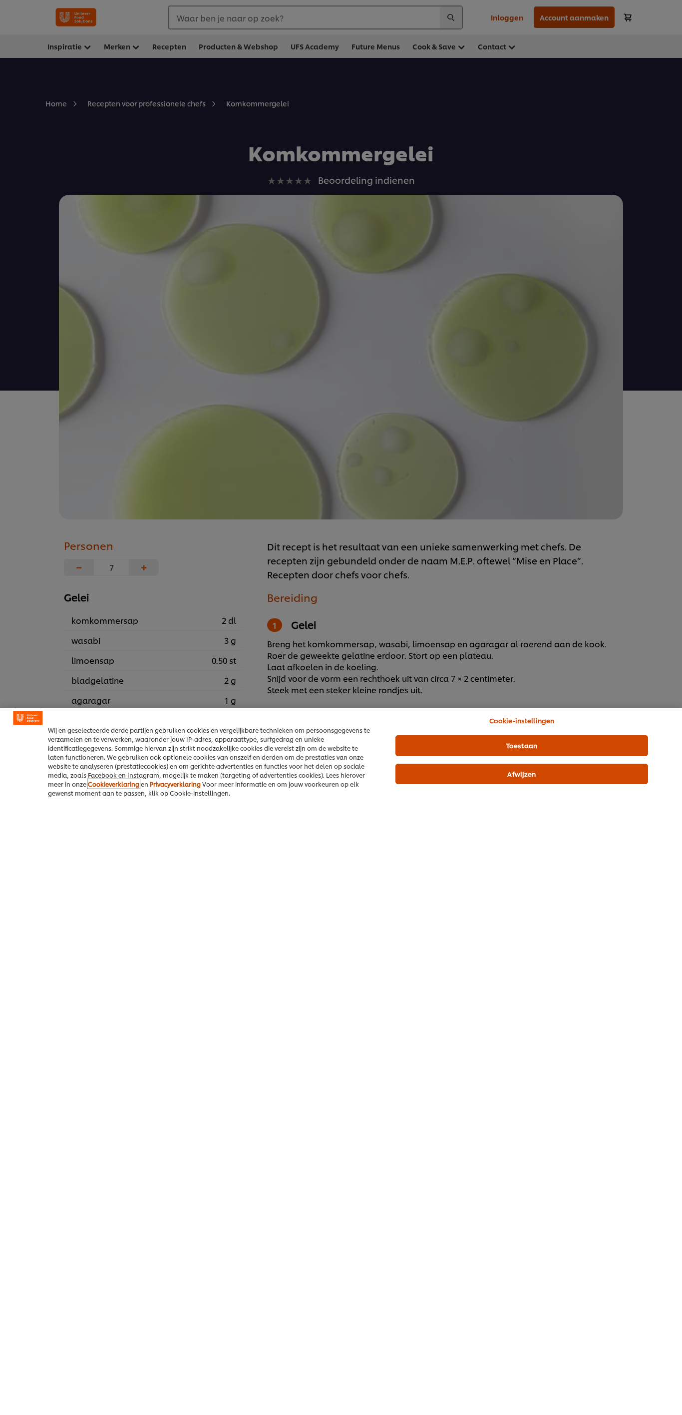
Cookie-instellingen (521, 720)
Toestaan (521, 745)
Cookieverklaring (113, 784)
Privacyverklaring (175, 784)
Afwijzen (521, 773)
